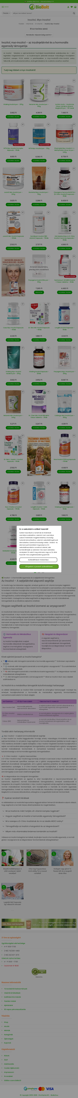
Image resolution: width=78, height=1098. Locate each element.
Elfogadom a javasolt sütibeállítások (39, 567)
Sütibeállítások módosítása (38, 560)
